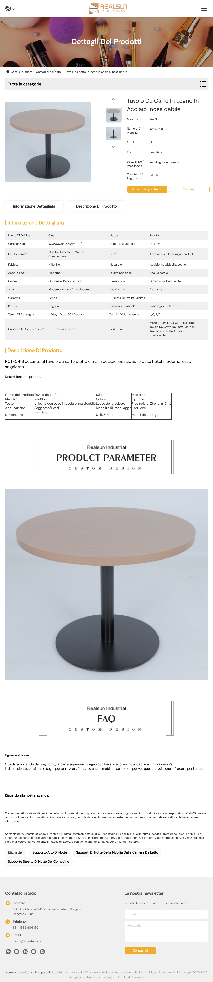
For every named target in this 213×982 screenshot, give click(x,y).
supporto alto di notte (49, 852)
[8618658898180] (34, 953)
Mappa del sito (45, 972)
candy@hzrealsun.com (28, 941)
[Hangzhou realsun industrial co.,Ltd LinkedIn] (25, 953)
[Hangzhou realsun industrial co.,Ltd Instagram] (17, 953)
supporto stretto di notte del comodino (38, 861)
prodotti (26, 71)
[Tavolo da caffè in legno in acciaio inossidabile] (48, 139)
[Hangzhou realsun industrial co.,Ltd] (108, 8)
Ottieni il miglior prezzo (147, 189)
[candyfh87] (42, 953)
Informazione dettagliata (34, 206)
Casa (14, 71)
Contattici (140, 950)
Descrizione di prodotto (96, 206)
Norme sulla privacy (18, 972)
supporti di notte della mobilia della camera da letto (117, 852)
